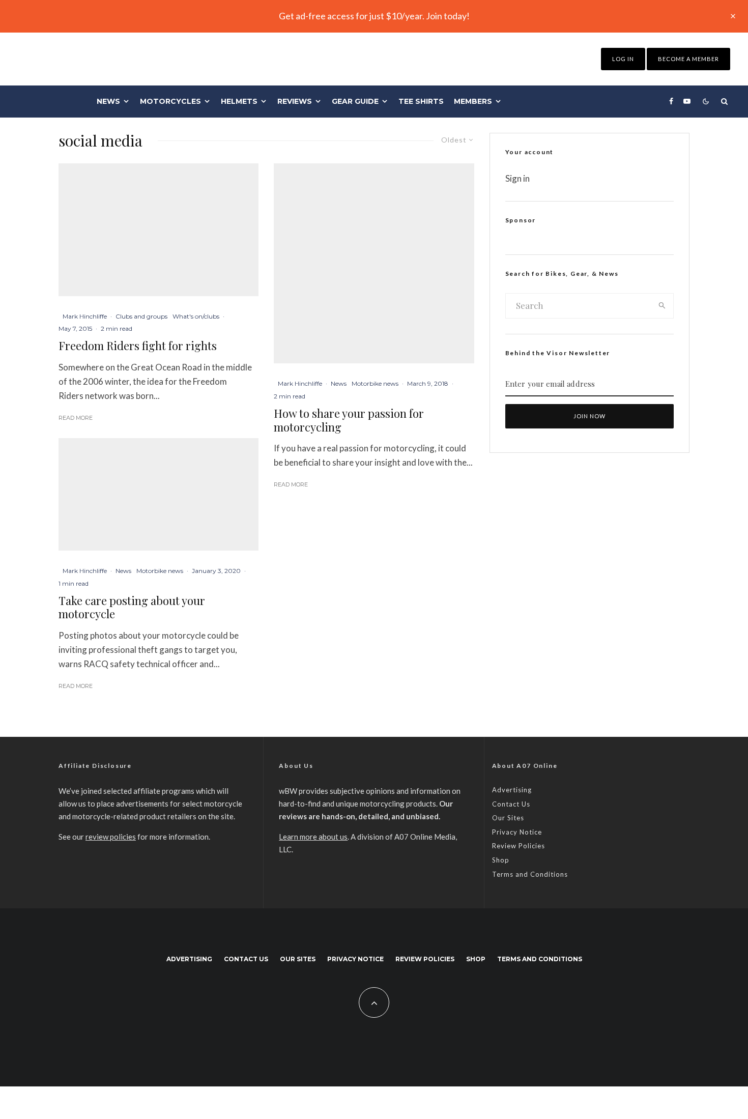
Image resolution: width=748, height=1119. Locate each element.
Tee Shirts (421, 101)
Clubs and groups (141, 316)
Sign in (517, 178)
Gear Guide (355, 101)
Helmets (239, 101)
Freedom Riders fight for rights (138, 345)
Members (473, 101)
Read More (76, 417)
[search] (662, 306)
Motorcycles (170, 101)
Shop (500, 860)
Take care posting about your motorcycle (132, 607)
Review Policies (518, 846)
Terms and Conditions (530, 874)
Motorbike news (159, 571)
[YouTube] (687, 101)
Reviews (294, 101)
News (108, 101)
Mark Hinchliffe (85, 316)
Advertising (512, 790)
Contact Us (511, 804)
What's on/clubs (195, 316)
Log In (623, 58)
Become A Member (688, 58)
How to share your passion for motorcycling (349, 420)
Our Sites (508, 818)
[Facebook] (671, 101)
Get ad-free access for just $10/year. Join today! (374, 15)
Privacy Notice (517, 832)
